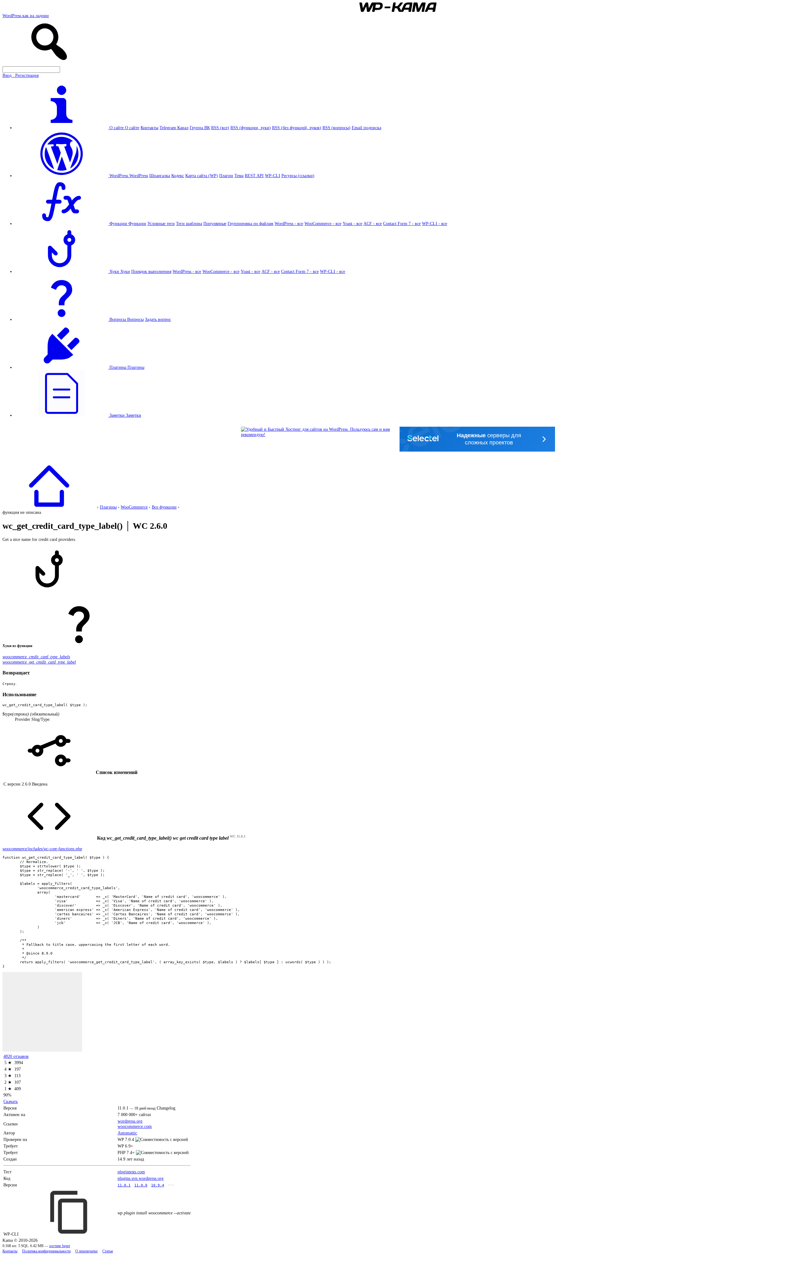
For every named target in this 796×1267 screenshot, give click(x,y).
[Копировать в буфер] (69, 1212)
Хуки (125, 271)
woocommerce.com (135, 1126)
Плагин (226, 175)
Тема (238, 175)
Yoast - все (352, 223)
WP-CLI (272, 175)
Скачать (10, 1101)
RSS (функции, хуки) (250, 127)
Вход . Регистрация (20, 75)
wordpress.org (130, 1121)
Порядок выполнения (151, 271)
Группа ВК (200, 127)
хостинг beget (59, 1246)
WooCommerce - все (322, 223)
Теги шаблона (189, 223)
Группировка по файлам (250, 223)
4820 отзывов (16, 1056)
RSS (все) (220, 127)
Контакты (149, 127)
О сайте (132, 127)
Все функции (164, 506)
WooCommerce (134, 506)
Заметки (133, 415)
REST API (254, 175)
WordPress (138, 175)
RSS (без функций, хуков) (296, 127)
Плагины (135, 367)
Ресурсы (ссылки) (297, 175)
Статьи (107, 1251)
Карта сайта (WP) (201, 175)
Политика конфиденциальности (46, 1251)
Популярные (214, 223)
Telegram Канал (174, 127)
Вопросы (135, 319)
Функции (137, 223)
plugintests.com (131, 1171)
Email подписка (366, 127)
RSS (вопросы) (336, 127)
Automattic (127, 1132)
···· (171, 1184)
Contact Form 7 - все (402, 223)
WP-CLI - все (434, 223)
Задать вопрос (158, 319)
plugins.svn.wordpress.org (141, 1178)
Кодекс (177, 175)
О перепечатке (86, 1251)
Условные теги (161, 223)
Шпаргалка (159, 175)
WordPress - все (289, 223)
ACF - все (372, 223)
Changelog (166, 1107)
